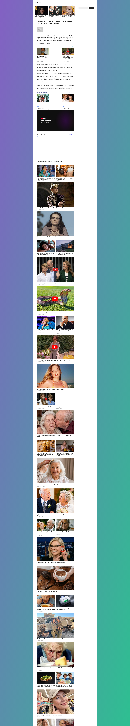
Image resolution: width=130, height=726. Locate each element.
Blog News (38, 2)
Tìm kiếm (81, 6)
